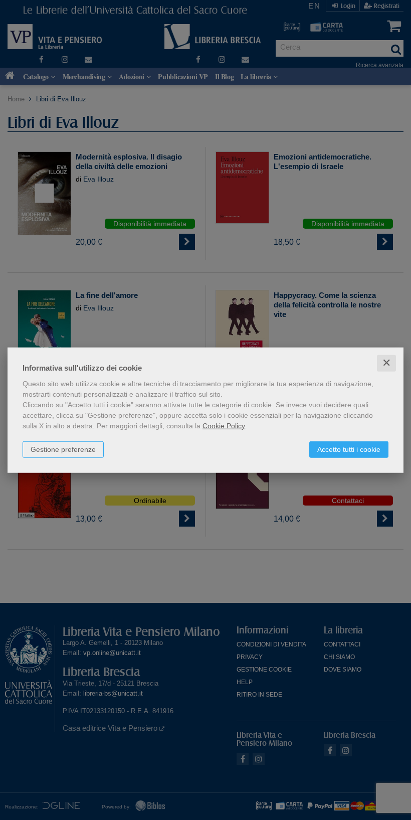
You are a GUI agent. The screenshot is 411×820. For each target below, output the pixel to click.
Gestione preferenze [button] (63, 449)
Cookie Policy (223, 426)
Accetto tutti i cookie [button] (348, 449)
